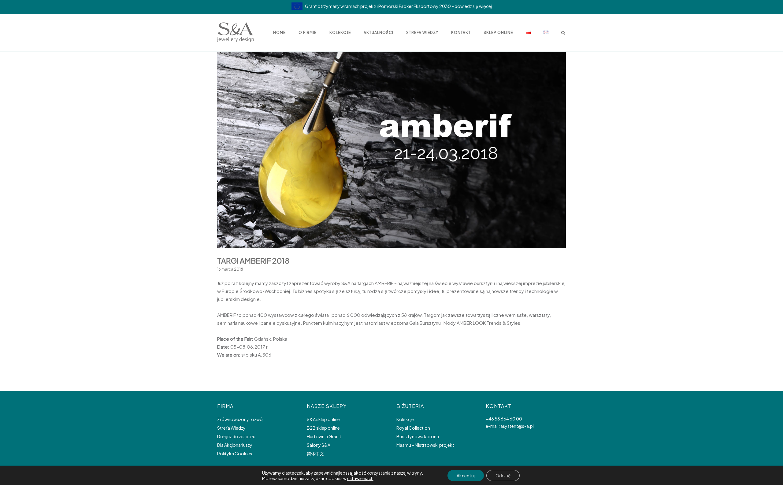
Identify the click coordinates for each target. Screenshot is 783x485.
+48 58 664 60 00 (504, 418)
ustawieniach (360, 478)
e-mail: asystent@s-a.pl (510, 426)
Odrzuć (502, 475)
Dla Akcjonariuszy (234, 445)
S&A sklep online (323, 419)
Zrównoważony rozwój (240, 419)
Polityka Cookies (234, 453)
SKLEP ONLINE (498, 32)
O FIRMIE (308, 32)
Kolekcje (405, 419)
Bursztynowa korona (417, 436)
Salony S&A (318, 445)
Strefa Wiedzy (231, 428)
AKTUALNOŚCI (378, 32)
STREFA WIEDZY (422, 32)
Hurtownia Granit (324, 436)
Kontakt (461, 32)
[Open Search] (563, 33)
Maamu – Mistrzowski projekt (425, 445)
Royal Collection (413, 428)
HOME (279, 32)
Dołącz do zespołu (236, 436)
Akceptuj (466, 475)
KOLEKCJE (340, 32)
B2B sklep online (323, 428)
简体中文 (315, 453)
